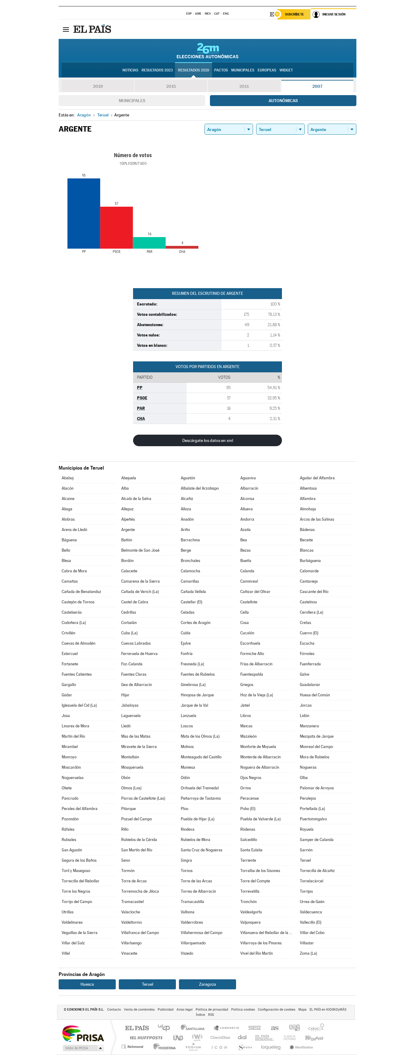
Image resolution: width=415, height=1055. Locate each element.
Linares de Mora (75, 726)
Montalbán (130, 757)
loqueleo (271, 1046)
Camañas (70, 581)
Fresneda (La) (192, 664)
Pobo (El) (248, 808)
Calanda (247, 571)
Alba (125, 488)
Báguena (69, 540)
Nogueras (308, 767)
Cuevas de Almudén (78, 643)
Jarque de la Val (194, 705)
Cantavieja (309, 581)
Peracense (249, 798)
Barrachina (190, 540)
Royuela (307, 829)
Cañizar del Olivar (255, 591)
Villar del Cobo (312, 932)
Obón (125, 777)
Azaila (245, 529)
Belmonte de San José (140, 550)
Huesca (87, 984)
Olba (304, 777)
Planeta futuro (287, 1037)
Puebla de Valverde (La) (260, 819)
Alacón (68, 488)
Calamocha (190, 571)
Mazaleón (248, 736)
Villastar (307, 943)
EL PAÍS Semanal (265, 1037)
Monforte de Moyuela (258, 746)
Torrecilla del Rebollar (80, 881)
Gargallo (69, 684)
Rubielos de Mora (195, 839)
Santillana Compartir (226, 1028)
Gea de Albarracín (136, 684)
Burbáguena (310, 560)
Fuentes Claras (133, 674)
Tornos (187, 870)
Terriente (248, 860)
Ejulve (186, 643)
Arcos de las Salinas (317, 519)
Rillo (125, 829)
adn (292, 1028)
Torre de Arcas (134, 881)
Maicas (246, 726)
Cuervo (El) (309, 633)
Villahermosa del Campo (201, 932)
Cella (244, 612)
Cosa (244, 622)
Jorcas (306, 705)
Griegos (246, 684)
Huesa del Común (315, 695)
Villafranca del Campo (140, 932)
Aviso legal (185, 1010)
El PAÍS (137, 1028)
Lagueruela (131, 715)
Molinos (187, 746)
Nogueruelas (73, 777)
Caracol (314, 1028)
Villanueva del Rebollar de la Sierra (267, 932)
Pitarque (128, 808)
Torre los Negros (76, 891)
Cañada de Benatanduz (81, 591)
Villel (66, 953)
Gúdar (67, 695)
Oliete (67, 788)
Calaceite (129, 571)
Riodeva (187, 829)
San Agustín (72, 850)
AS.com (272, 1028)
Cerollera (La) (311, 612)
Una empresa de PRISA (83, 1033)
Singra (186, 860)
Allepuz (127, 509)
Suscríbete (294, 14)
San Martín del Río (136, 850)
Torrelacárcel (311, 881)
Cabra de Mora (74, 571)
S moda (244, 1046)
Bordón (127, 560)
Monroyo (69, 757)
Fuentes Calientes (77, 674)
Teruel (305, 860)
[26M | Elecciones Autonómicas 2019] (207, 50)
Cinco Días (219, 1037)
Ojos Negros (250, 777)
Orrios (245, 788)
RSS (211, 1015)
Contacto (114, 1010)
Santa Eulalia (251, 850)
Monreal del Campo (316, 746)
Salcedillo (248, 839)
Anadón (187, 519)
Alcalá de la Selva (136, 498)
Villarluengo (131, 943)
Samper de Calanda (317, 839)
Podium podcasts (193, 1046)
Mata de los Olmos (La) (200, 736)
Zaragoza (207, 984)
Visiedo (187, 953)
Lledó (126, 726)
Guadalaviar (310, 684)
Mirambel (70, 746)
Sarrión (306, 850)
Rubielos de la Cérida (139, 839)
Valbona (187, 912)
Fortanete (70, 664)
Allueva (246, 509)
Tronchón (248, 901)
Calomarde (309, 571)
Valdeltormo (131, 922)
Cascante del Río (314, 591)
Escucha (307, 643)
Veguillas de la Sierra (80, 932)
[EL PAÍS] (93, 29)
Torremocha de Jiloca (140, 891)
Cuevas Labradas (136, 643)
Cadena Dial (242, 1037)
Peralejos (308, 798)
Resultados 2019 (193, 70)
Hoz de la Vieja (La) (256, 695)
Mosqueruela (132, 767)
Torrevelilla (249, 891)
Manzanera (309, 726)
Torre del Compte (255, 881)
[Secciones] (66, 29)
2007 (317, 86)
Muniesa (188, 767)
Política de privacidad (212, 1010)
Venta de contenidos (139, 1010)
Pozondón (70, 819)
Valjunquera (250, 922)
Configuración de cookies (276, 1010)
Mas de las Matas (135, 736)
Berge (186, 550)
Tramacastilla (192, 901)
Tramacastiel (132, 901)
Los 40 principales (166, 1028)
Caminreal (249, 581)
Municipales (132, 100)
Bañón (126, 540)
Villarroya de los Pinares (261, 943)
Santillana (194, 1028)
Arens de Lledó (74, 529)
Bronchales (190, 560)
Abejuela (128, 478)
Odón (185, 777)
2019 (98, 86)
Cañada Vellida (193, 591)
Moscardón (71, 767)
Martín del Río (73, 736)
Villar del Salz (73, 943)
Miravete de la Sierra (139, 746)
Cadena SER (253, 1028)
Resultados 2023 (157, 70)
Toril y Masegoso (76, 870)
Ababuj (68, 478)
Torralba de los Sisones (260, 870)
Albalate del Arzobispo (200, 488)
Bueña (245, 560)
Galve (304, 674)
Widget (286, 70)
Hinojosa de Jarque (197, 695)
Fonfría (187, 653)
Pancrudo (70, 798)
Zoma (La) (308, 953)
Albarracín (249, 488)
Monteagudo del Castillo (201, 757)
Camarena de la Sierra (140, 581)
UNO (179, 1037)
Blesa (66, 560)
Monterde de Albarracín (260, 757)
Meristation (300, 1046)
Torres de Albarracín (198, 891)
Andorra (247, 519)
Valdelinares (72, 922)
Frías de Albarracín (256, 664)
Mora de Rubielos (314, 757)
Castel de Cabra (134, 602)
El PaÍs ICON (219, 1046)
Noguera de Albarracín (259, 767)
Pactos (221, 70)
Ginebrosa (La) (193, 684)
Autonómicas (283, 100)
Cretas (305, 622)
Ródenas (247, 829)
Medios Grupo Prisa (83, 1048)
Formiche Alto (252, 653)
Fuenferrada (310, 664)
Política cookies (243, 1010)
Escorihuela (250, 643)
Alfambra (308, 498)
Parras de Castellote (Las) (143, 798)
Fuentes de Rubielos (198, 674)
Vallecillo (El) (310, 922)
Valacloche (130, 912)
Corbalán (129, 622)
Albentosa (308, 488)
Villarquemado (193, 943)
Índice (200, 1015)
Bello (66, 550)
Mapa (302, 1010)
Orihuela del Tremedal (200, 788)
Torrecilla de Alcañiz (317, 870)
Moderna (163, 1046)
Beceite (306, 540)
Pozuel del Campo (136, 819)
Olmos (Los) (131, 788)
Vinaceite (129, 953)
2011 (244, 86)
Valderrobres (192, 922)
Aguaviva (248, 478)
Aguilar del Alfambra (317, 478)
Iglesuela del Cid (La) (79, 705)
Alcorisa (247, 498)
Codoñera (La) (74, 622)
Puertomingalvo (313, 819)
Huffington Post (145, 1037)
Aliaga (67, 509)
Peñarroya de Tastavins (201, 798)
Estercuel (70, 653)
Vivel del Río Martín (256, 953)
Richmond (133, 1046)
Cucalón (247, 633)
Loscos (187, 726)
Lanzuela (188, 715)
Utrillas (68, 912)
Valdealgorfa (251, 912)
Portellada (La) (312, 808)
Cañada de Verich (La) (140, 591)
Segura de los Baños (79, 860)
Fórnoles (307, 653)
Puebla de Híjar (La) (197, 819)
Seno (125, 860)
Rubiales (69, 839)
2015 (171, 86)
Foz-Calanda (131, 664)
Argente (128, 529)
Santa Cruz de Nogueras (201, 850)
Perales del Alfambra (80, 808)
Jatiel (245, 705)
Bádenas (307, 529)
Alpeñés (128, 519)
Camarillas (190, 581)
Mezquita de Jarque (317, 736)
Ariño (185, 529)
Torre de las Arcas (196, 881)
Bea (243, 540)
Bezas (245, 550)
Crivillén (68, 633)
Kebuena (309, 1037)
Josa (66, 715)
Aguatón (188, 478)
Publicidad (165, 1010)
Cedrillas (128, 612)
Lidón (304, 715)
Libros (245, 715)
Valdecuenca (311, 912)
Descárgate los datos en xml (207, 440)
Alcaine (68, 498)
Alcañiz (187, 498)
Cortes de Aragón (196, 622)
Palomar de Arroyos (317, 788)
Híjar (125, 695)
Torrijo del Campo (77, 901)
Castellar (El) (191, 602)
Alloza (186, 509)
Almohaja (308, 509)
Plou (184, 808)
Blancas (307, 550)
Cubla (185, 633)
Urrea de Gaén (312, 901)
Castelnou (308, 602)
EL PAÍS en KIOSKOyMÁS (328, 1010)
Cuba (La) (129, 633)
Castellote (248, 602)
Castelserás (72, 612)
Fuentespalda (251, 674)
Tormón (128, 870)
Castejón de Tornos (78, 602)
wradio (196, 1037)
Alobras (68, 519)
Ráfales (68, 829)
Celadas (187, 612)
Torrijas (306, 891)
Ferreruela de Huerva (139, 653)
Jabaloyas (130, 705)
